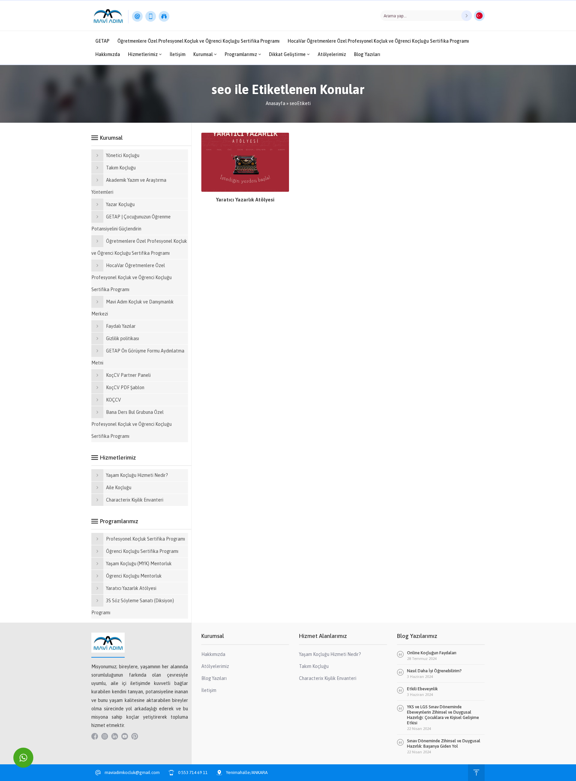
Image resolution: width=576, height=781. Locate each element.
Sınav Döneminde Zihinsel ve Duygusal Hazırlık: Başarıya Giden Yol (443, 743)
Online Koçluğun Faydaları (431, 652)
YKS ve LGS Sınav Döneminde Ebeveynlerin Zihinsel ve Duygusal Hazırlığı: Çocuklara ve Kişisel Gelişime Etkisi (443, 714)
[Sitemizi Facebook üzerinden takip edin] (94, 736)
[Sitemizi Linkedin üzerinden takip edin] (114, 736)
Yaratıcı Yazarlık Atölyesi (245, 199)
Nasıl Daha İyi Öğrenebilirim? (434, 670)
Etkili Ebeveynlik (422, 688)
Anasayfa (275, 103)
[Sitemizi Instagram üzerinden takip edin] (104, 736)
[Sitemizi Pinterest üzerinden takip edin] (134, 736)
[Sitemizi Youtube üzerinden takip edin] (124, 736)
